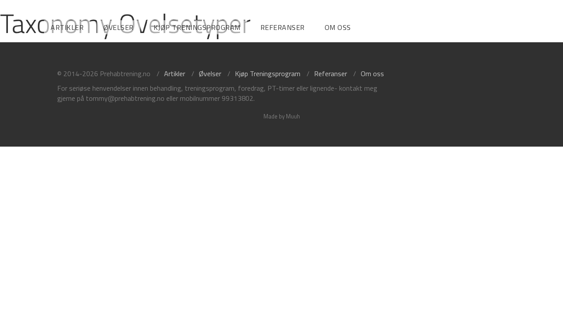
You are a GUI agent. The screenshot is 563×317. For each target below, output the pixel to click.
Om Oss (338, 27)
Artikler (67, 27)
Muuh (293, 116)
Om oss (372, 73)
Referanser (282, 27)
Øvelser (118, 27)
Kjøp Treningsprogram (197, 27)
